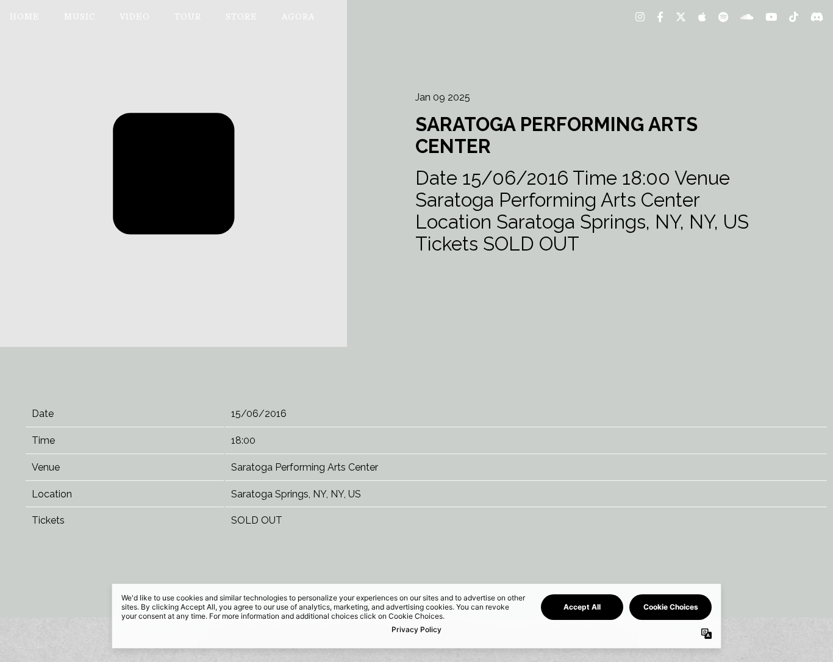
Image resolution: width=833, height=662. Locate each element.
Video (135, 17)
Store (241, 17)
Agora (298, 17)
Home (25, 17)
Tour (187, 17)
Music (79, 17)
